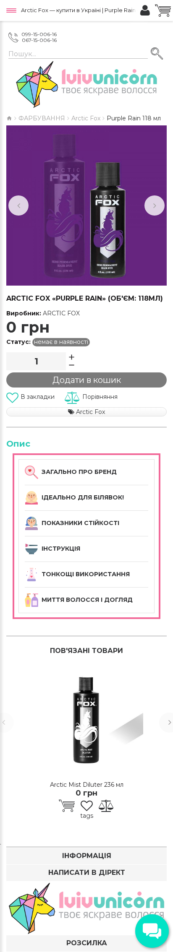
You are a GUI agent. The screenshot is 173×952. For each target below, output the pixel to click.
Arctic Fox (85, 118)
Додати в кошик (86, 380)
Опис (18, 444)
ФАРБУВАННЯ (41, 118)
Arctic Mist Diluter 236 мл (86, 784)
